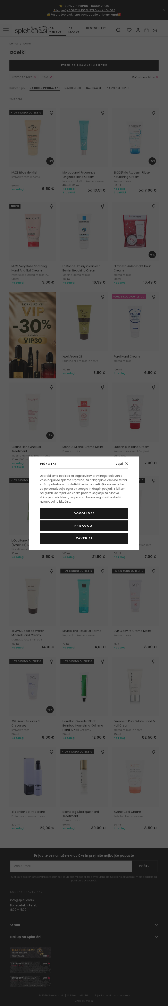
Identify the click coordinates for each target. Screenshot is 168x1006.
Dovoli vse (84, 513)
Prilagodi (83, 526)
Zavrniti (84, 538)
